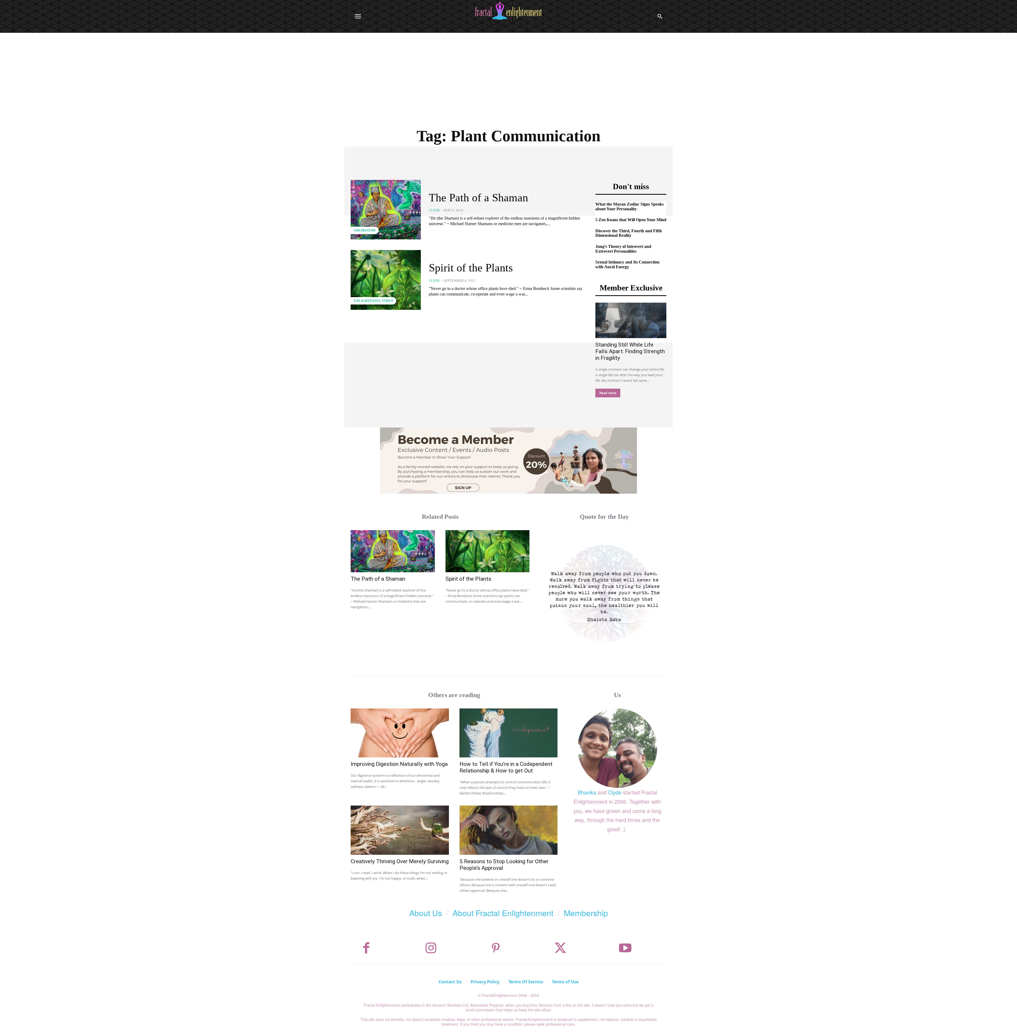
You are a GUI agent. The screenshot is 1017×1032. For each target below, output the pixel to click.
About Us (425, 913)
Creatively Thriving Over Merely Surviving (400, 861)
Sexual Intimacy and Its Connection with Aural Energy (627, 264)
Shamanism (365, 230)
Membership (586, 913)
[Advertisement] (508, 72)
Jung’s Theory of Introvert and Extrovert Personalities (623, 248)
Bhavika (587, 792)
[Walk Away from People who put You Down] (604, 592)
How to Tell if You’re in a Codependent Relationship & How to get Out (506, 767)
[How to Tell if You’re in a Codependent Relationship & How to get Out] (509, 732)
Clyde (434, 210)
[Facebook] (366, 948)
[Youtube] (625, 948)
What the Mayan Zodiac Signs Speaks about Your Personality (629, 206)
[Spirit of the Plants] (386, 280)
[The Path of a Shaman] (386, 209)
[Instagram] (431, 948)
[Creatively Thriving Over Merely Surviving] (400, 830)
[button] (660, 16)
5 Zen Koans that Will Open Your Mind (630, 219)
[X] (560, 948)
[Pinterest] (495, 948)
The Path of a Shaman (478, 198)
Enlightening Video (373, 301)
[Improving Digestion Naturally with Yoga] (400, 732)
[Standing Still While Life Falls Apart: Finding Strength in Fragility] (630, 320)
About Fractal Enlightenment (503, 913)
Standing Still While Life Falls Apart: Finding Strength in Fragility (630, 351)
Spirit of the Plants (471, 268)
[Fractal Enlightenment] (508, 10)
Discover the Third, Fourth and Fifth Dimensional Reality (628, 233)
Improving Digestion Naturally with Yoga (399, 764)
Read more (607, 393)
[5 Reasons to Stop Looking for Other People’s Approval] (509, 830)
